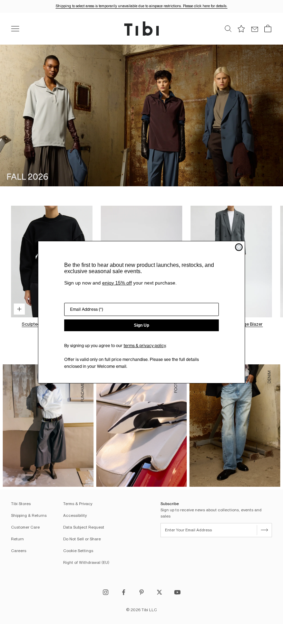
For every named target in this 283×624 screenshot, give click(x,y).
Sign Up (141, 325)
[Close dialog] (238, 247)
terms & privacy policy (145, 345)
